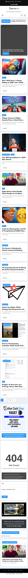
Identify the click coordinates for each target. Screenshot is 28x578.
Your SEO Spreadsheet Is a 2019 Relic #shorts (14, 158)
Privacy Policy (19, 573)
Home (5, 570)
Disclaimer (20, 570)
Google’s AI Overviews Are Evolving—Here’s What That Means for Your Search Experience (12, 386)
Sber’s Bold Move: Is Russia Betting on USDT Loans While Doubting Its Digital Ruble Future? (12, 82)
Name (3, 483)
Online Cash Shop (13, 563)
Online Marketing (6, 154)
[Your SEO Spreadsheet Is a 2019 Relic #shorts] (14, 142)
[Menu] (2, 15)
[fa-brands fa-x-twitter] (12, 4)
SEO (3, 188)
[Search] (21, 15)
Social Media (5, 245)
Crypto (4, 77)
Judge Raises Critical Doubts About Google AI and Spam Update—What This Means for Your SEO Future (13, 20)
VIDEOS (13, 154)
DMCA (16, 570)
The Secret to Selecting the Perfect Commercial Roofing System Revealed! (12, 249)
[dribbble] (14, 4)
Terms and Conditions (10, 573)
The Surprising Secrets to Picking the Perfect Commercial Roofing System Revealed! (14, 269)
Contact (12, 570)
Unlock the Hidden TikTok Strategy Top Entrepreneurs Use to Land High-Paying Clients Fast (13, 308)
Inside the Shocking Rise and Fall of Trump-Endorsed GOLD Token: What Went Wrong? (13, 50)
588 (10, 400)
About (9, 570)
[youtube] (16, 4)
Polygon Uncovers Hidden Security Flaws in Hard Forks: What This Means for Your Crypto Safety (14, 119)
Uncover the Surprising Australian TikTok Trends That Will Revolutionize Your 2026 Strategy (12, 345)
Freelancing (5, 304)
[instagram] (15, 4)
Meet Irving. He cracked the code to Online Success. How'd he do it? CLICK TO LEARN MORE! (14, 524)
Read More (6, 53)
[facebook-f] (11, 4)
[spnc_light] (25, 15)
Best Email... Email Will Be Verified (8, 489)
